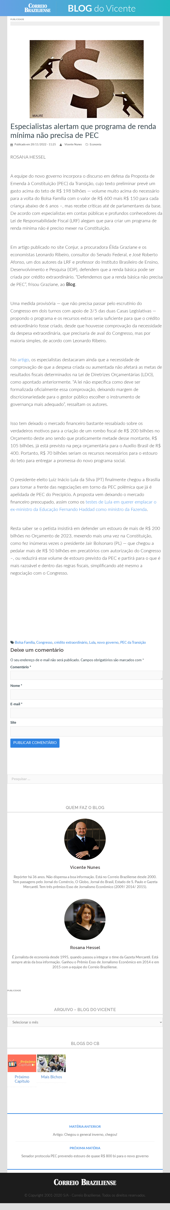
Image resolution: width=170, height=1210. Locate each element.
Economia (95, 144)
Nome (16, 686)
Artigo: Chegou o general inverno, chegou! (85, 1134)
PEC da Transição (133, 642)
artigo (23, 360)
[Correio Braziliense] (40, 8)
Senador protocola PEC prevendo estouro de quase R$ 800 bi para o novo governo (85, 1156)
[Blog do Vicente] (102, 8)
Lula (92, 642)
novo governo (108, 642)
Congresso (44, 642)
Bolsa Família (25, 642)
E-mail (16, 704)
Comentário (20, 667)
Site (13, 722)
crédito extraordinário (70, 642)
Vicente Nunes (73, 144)
